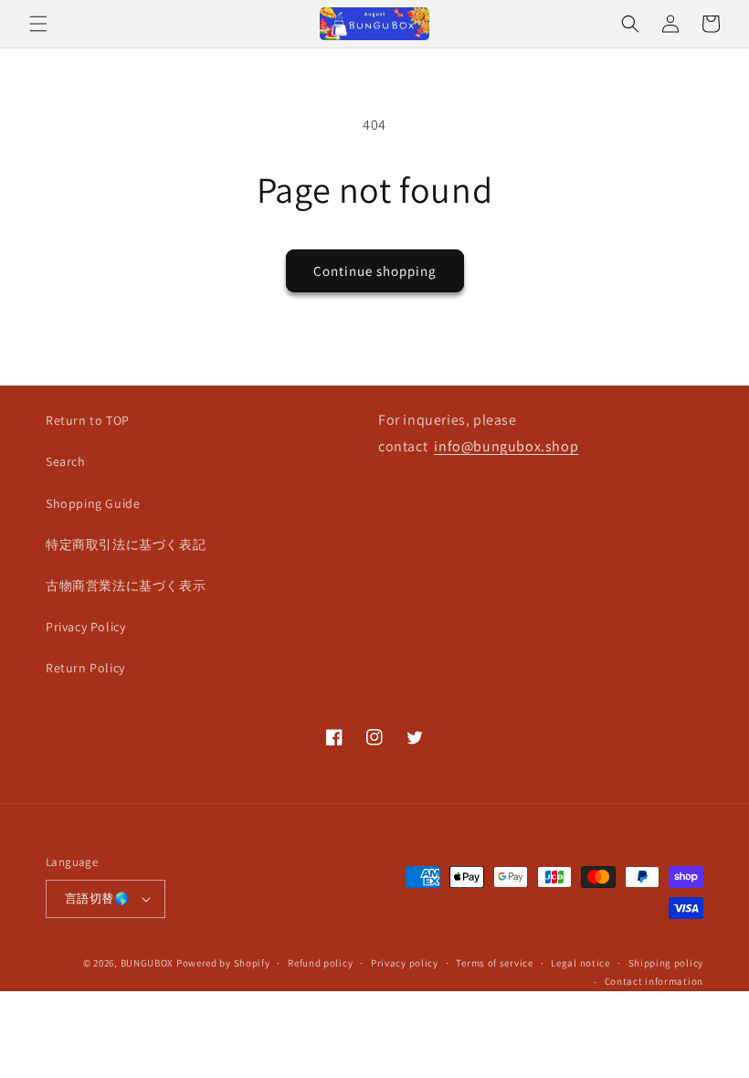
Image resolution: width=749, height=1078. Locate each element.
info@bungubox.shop (506, 446)
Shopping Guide (93, 503)
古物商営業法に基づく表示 (126, 585)
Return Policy (85, 668)
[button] (38, 24)
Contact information (654, 981)
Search (66, 461)
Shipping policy (666, 962)
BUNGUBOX (147, 962)
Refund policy (320, 962)
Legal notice (580, 962)
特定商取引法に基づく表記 (126, 544)
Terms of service (494, 962)
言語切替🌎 (97, 898)
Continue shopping (375, 271)
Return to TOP (88, 420)
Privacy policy (404, 962)
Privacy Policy (85, 626)
